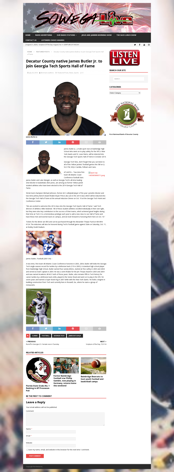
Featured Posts (63, 73)
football (45, 336)
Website (29, 443)
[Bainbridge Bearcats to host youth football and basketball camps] (93, 365)
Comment (30, 411)
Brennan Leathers (47, 73)
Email (28, 436)
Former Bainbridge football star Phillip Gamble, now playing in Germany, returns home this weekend (65, 381)
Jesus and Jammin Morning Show (97, 35)
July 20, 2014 (33, 73)
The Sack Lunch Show (126, 35)
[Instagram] (149, 45)
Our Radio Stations (66, 35)
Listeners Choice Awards (52, 40)
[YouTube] (144, 45)
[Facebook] (140, 45)
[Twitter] (135, 45)
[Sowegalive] (87, 31)
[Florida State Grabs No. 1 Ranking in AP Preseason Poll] (38, 370)
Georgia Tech (59, 336)
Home (27, 35)
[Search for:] (128, 79)
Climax (35, 336)
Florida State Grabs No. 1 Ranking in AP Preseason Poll (38, 388)
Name (28, 429)
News (71, 73)
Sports (76, 73)
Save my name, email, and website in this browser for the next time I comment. (58, 450)
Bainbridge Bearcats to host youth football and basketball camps (92, 379)
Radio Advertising (43, 35)
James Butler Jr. (75, 336)
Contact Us (31, 40)
